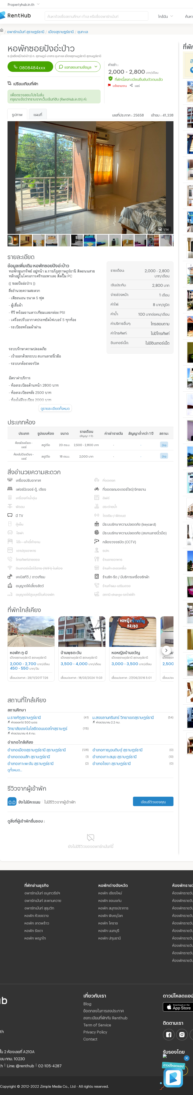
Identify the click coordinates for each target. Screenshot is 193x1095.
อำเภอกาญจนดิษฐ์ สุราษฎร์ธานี (117, 749)
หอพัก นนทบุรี (108, 929)
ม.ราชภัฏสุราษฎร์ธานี (24, 716)
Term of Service (97, 1024)
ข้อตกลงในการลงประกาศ (103, 1010)
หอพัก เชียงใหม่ (110, 892)
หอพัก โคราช (108, 922)
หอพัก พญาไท (35, 937)
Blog (87, 1003)
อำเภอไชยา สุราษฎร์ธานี (111, 762)
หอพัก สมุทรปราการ (113, 907)
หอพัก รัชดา (33, 929)
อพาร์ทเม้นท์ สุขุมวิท (39, 907)
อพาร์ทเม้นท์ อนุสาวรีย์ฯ (42, 892)
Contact (90, 1038)
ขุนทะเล (82, 31)
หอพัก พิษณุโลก (110, 914)
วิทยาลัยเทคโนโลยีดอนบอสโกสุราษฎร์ (37, 727)
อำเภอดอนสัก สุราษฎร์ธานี (29, 755)
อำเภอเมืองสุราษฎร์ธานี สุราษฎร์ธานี (37, 749)
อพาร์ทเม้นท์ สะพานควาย (42, 899)
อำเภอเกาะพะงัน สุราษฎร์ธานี (30, 762)
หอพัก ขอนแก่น (109, 899)
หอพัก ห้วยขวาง (36, 914)
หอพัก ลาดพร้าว (36, 922)
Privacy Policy (95, 1031)
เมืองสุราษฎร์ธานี (61, 31)
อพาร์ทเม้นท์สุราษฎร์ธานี (25, 31)
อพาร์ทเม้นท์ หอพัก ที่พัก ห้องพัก (22, 15)
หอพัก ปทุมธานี (109, 937)
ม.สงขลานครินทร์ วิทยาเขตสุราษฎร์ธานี (123, 716)
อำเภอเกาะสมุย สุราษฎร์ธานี (114, 755)
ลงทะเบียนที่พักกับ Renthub (105, 1017)
